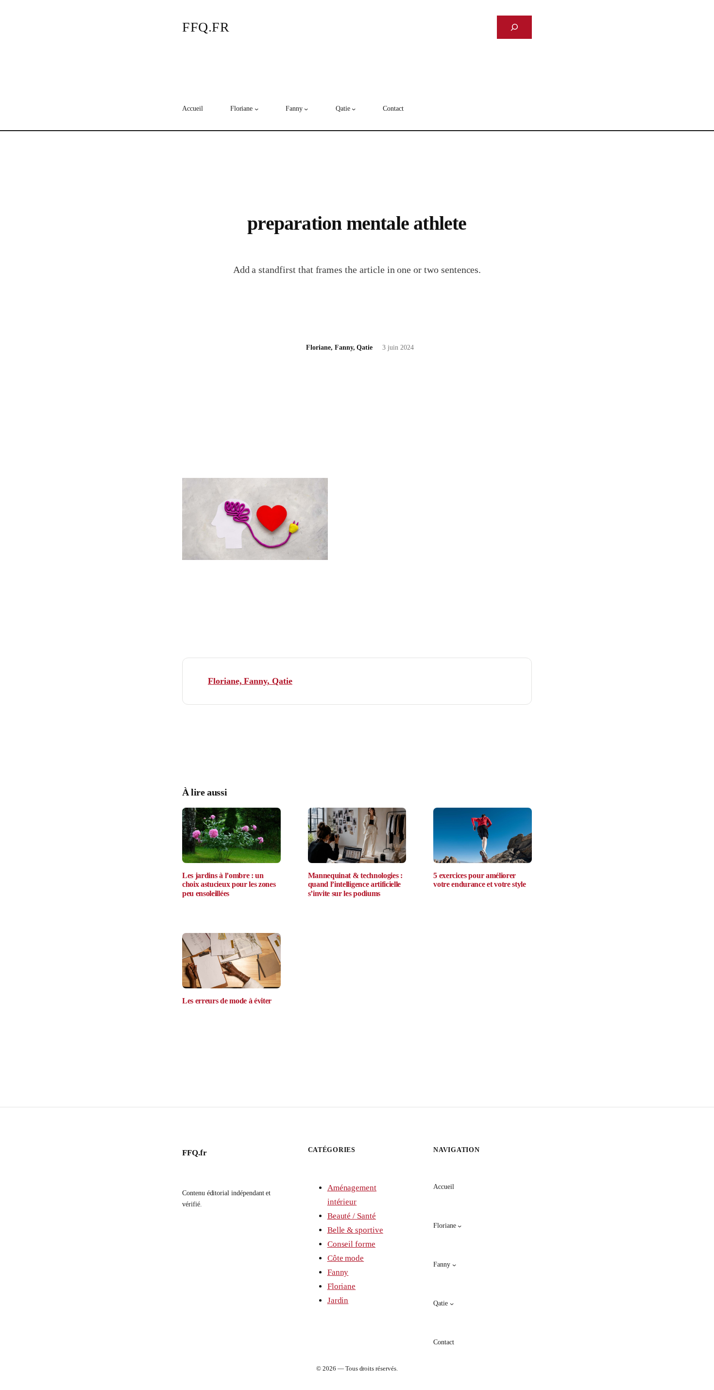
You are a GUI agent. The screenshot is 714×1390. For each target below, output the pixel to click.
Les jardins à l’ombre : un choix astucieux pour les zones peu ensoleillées (228, 884)
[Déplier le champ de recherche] (514, 27)
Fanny (338, 1272)
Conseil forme (351, 1244)
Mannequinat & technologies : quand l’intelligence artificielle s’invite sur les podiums (355, 884)
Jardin (338, 1300)
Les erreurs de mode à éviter (227, 1001)
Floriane (341, 1286)
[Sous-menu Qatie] (354, 109)
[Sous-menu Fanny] (306, 109)
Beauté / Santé (351, 1215)
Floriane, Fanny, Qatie (250, 681)
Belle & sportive (355, 1230)
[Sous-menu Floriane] (256, 109)
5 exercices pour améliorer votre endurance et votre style (479, 879)
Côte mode (345, 1258)
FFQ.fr (205, 26)
